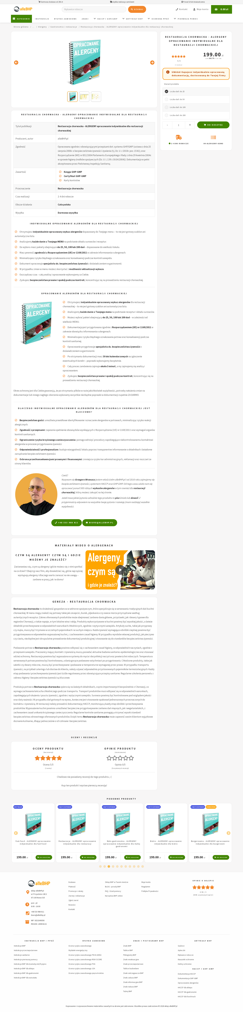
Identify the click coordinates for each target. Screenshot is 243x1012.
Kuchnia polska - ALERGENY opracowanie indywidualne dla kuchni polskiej (210, 844)
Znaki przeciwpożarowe (133, 964)
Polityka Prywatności (149, 891)
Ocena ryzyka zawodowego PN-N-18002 (84, 955)
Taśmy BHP (127, 991)
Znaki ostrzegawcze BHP (133, 973)
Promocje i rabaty (75, 891)
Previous (15, 832)
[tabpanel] (33, 833)
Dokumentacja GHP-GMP (188, 978)
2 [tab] (104, 866)
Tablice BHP (128, 950)
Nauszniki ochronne (186, 959)
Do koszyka (214, 125)
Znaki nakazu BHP (130, 986)
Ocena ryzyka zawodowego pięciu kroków (86, 973)
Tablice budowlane (131, 968)
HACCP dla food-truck (187, 996)
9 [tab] (134, 866)
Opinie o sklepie (203, 881)
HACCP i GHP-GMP (203, 969)
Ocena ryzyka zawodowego (80, 946)
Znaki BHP (127, 946)
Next (227, 832)
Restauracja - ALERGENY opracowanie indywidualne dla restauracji (33, 842)
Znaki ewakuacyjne (131, 959)
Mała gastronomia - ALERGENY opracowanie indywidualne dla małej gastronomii (77, 844)
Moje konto (146, 882)
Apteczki (181, 950)
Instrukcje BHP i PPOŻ (39, 941)
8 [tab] (130, 866)
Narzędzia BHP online (114, 895)
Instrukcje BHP (20, 946)
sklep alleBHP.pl (171, 1006)
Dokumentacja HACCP (187, 974)
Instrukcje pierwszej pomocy (25, 959)
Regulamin (145, 886)
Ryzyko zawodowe (65, 19)
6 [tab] (121, 866)
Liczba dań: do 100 (177, 107)
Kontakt (71, 909)
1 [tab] (100, 866)
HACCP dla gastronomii (187, 992)
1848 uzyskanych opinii (203, 895)
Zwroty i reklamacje (76, 895)
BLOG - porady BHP (113, 886)
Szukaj (138, 9)
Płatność (72, 886)
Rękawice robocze (186, 955)
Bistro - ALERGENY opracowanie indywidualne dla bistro (121, 842)
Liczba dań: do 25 (177, 91)
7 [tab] (125, 866)
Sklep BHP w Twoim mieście (116, 882)
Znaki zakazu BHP (130, 977)
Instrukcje (42, 19)
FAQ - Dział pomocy (113, 891)
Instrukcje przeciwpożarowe (25, 950)
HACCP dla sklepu (185, 987)
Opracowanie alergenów (188, 983)
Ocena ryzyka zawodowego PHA (81, 964)
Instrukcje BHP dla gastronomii (26, 973)
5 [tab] (117, 866)
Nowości (72, 905)
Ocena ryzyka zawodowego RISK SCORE (85, 959)
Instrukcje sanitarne (22, 955)
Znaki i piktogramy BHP (148, 941)
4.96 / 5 (203, 892)
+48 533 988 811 (67, 522)
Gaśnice (181, 946)
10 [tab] (138, 866)
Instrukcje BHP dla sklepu (24, 968)
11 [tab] (142, 866)
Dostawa (71, 882)
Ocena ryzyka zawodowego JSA (81, 968)
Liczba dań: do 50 (177, 99)
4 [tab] (113, 866)
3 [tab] (108, 866)
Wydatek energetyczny (77, 950)
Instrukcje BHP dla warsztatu (25, 977)
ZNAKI (85, 19)
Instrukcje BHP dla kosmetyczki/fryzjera (30, 964)
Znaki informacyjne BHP (133, 982)
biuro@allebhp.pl (100, 522)
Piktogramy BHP (129, 955)
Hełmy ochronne (185, 964)
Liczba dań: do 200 (177, 115)
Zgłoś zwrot (73, 900)
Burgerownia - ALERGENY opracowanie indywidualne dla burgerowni (166, 842)
